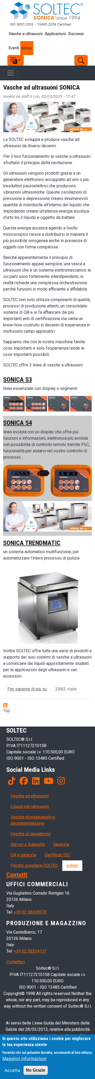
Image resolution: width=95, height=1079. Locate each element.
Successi (76, 34)
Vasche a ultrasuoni (25, 34)
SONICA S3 (17, 379)
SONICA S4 (17, 422)
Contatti (16, 875)
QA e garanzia (23, 854)
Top (6, 710)
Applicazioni (55, 34)
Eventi (14, 48)
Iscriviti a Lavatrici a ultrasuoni (5, 705)
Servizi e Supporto (28, 844)
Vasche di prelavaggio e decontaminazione (33, 820)
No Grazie (35, 1070)
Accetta (12, 1070)
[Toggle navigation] (10, 73)
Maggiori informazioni (24, 1058)
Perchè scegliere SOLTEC (34, 865)
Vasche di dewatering (30, 833)
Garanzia (61, 844)
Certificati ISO (57, 854)
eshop (26, 48)
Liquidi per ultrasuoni (30, 806)
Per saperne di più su (27, 688)
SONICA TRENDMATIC (31, 543)
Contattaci (15, 961)
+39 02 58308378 (30, 912)
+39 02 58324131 (30, 951)
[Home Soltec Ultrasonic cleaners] (47, 11)
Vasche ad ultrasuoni (30, 795)
